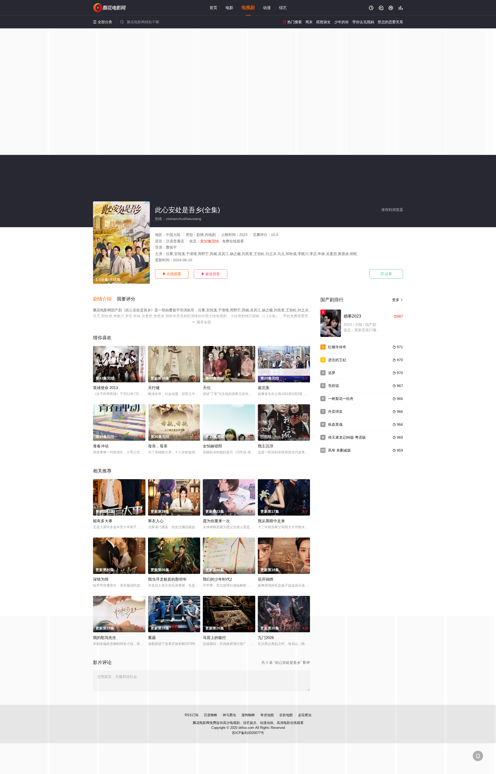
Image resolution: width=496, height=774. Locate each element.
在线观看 (171, 274)
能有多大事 (102, 521)
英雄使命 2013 (105, 387)
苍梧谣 (333, 386)
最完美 (263, 387)
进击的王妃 (337, 360)
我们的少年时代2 (217, 579)
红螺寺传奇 (337, 347)
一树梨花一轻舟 (340, 399)
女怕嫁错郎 (212, 446)
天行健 (154, 387)
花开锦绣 (265, 579)
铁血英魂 (335, 424)
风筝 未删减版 (339, 450)
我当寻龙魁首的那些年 (167, 579)
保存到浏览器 (392, 210)
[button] (105, 299)
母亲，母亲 (157, 446)
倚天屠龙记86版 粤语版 (347, 437)
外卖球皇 (335, 411)
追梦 (331, 373)
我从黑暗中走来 (271, 521)
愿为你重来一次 (216, 521)
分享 (386, 274)
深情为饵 (101, 579)
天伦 (207, 387)
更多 (397, 300)
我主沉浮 (265, 446)
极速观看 (210, 274)
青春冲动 (101, 446)
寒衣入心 (156, 521)
